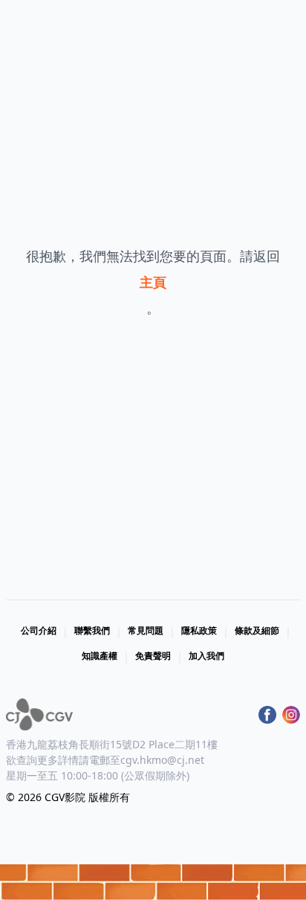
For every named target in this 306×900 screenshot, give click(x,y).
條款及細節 (257, 630)
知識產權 (99, 655)
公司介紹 (38, 630)
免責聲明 (153, 655)
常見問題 (145, 630)
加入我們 (206, 655)
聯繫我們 (92, 630)
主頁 (153, 282)
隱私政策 (199, 630)
